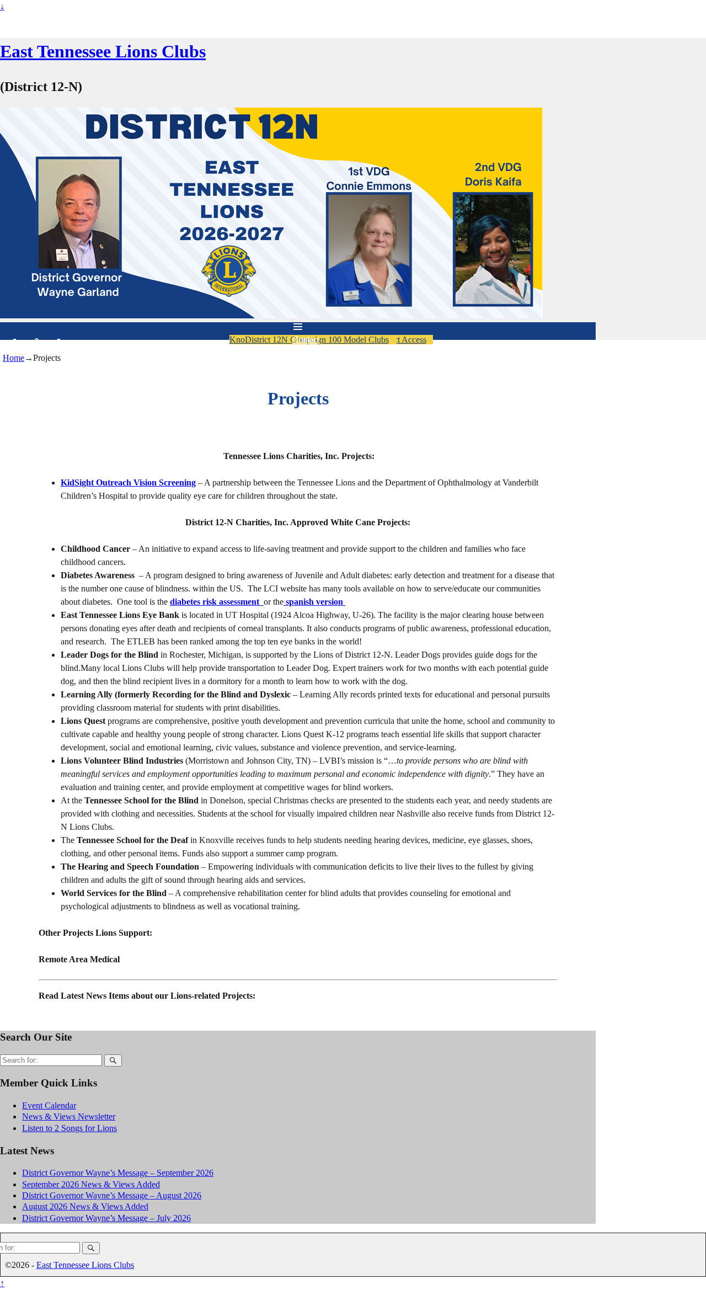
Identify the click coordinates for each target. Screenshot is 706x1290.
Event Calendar (49, 1105)
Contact (305, 339)
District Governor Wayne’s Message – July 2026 (106, 1218)
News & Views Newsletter (68, 1116)
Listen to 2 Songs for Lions (69, 1128)
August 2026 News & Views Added (85, 1206)
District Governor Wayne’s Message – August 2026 (111, 1195)
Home (13, 358)
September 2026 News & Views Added (91, 1184)
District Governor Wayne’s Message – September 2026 (117, 1172)
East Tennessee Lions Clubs (103, 51)
